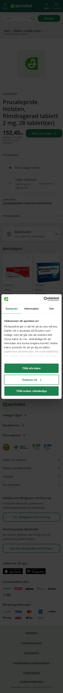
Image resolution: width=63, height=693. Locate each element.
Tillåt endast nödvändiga (31, 391)
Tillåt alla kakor (31, 368)
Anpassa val (29, 379)
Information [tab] (31, 308)
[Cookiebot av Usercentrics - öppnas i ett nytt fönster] (44, 299)
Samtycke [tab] (11, 308)
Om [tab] (51, 308)
